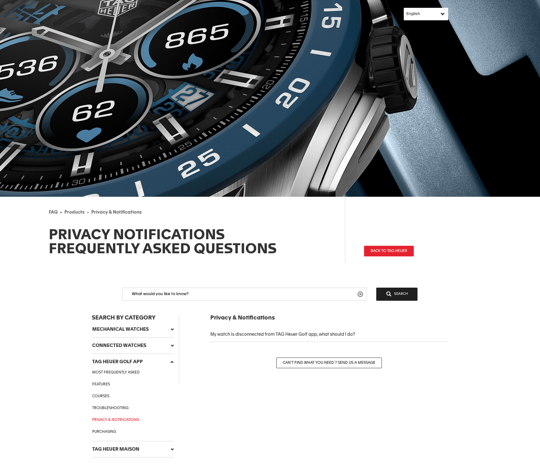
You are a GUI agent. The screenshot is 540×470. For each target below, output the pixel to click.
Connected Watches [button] (119, 345)
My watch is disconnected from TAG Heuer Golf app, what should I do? (282, 334)
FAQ (53, 212)
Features (101, 384)
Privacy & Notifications (116, 212)
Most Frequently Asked (116, 372)
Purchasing (104, 432)
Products (74, 212)
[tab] (133, 329)
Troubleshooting (110, 408)
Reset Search (361, 293)
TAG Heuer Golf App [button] (117, 361)
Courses (100, 396)
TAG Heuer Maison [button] (115, 449)
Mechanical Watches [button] (120, 329)
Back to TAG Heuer (389, 251)
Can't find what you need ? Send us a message (329, 363)
